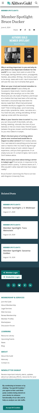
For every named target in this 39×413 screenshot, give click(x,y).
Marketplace (6, 322)
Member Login (12, 272)
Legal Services (6, 308)
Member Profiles (7, 319)
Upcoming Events (7, 339)
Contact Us (5, 363)
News (3, 342)
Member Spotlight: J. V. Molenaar (19, 207)
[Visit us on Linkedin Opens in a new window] (30, 285)
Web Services (6, 312)
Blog (3, 346)
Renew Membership (8, 315)
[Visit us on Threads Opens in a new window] (14, 285)
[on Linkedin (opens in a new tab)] (30, 30)
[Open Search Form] (36, 3)
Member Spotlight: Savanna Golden (16, 252)
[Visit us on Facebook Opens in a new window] (25, 285)
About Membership (8, 305)
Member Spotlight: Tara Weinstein (15, 229)
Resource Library (7, 336)
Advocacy (4, 359)
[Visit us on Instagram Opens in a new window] (8, 285)
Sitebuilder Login (13, 277)
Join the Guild (6, 302)
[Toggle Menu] (3, 3)
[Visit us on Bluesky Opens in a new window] (19, 285)
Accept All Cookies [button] (13, 408)
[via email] (34, 30)
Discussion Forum (8, 326)
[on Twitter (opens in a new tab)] (21, 30)
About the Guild (7, 356)
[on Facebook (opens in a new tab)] (25, 30)
